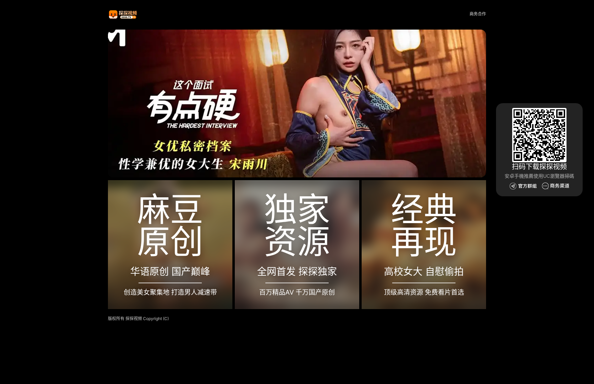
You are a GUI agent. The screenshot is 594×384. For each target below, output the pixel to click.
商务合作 (478, 14)
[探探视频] (123, 14)
